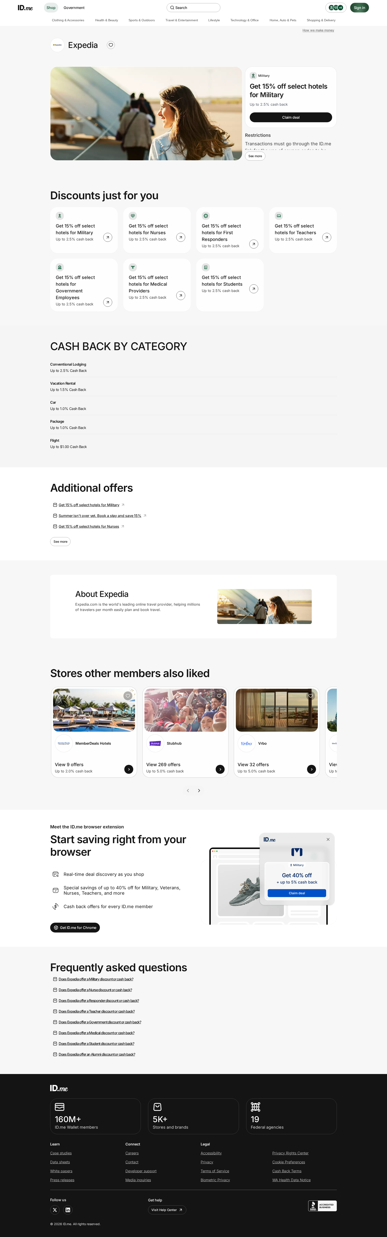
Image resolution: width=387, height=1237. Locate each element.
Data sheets (60, 1162)
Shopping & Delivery (321, 20)
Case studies (61, 1153)
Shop (51, 7)
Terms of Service (215, 1171)
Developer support (141, 1171)
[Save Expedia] (111, 45)
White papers (61, 1171)
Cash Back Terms (286, 1171)
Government (74, 7)
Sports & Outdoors (142, 20)
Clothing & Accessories (68, 20)
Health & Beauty (106, 20)
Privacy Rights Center (290, 1153)
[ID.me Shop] (28, 7)
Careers (132, 1153)
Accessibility (211, 1153)
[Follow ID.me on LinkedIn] (68, 1210)
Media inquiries (138, 1180)
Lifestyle (214, 20)
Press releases (62, 1180)
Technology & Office (244, 20)
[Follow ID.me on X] (55, 1210)
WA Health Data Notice (291, 1180)
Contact (131, 1162)
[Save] (127, 695)
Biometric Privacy (215, 1180)
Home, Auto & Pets (283, 20)
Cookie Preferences (288, 1162)
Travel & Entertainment (182, 20)
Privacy (207, 1162)
